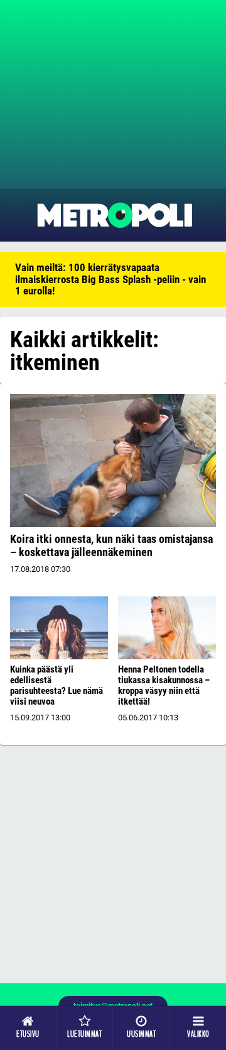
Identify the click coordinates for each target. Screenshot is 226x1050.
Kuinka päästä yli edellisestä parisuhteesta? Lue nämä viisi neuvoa (56, 685)
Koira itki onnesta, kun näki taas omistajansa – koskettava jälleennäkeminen (111, 545)
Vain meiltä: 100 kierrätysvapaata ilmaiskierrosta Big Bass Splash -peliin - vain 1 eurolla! (110, 279)
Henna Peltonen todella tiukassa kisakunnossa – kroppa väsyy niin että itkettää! (164, 685)
